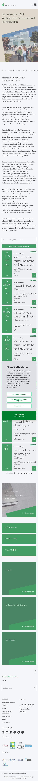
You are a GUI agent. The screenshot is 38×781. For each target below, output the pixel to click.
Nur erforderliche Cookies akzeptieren (19, 400)
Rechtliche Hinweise (19, 416)
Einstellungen (18, 406)
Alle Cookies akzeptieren (19, 394)
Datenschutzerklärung (19, 414)
